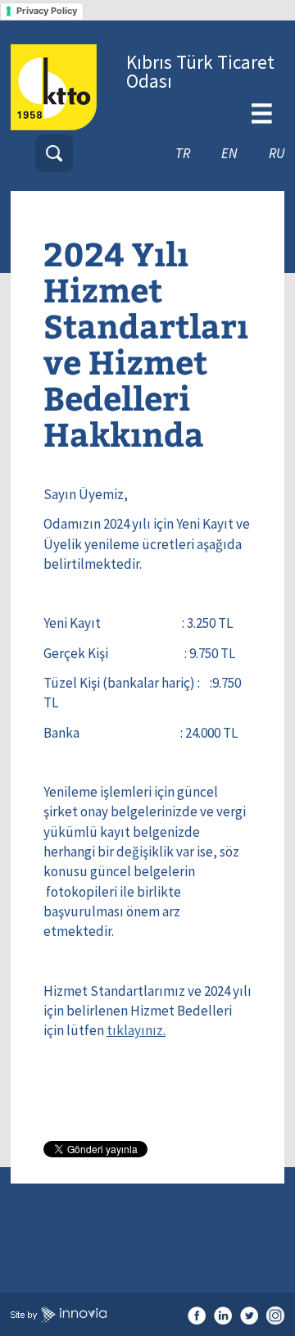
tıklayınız (135, 1030)
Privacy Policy (46, 10)
